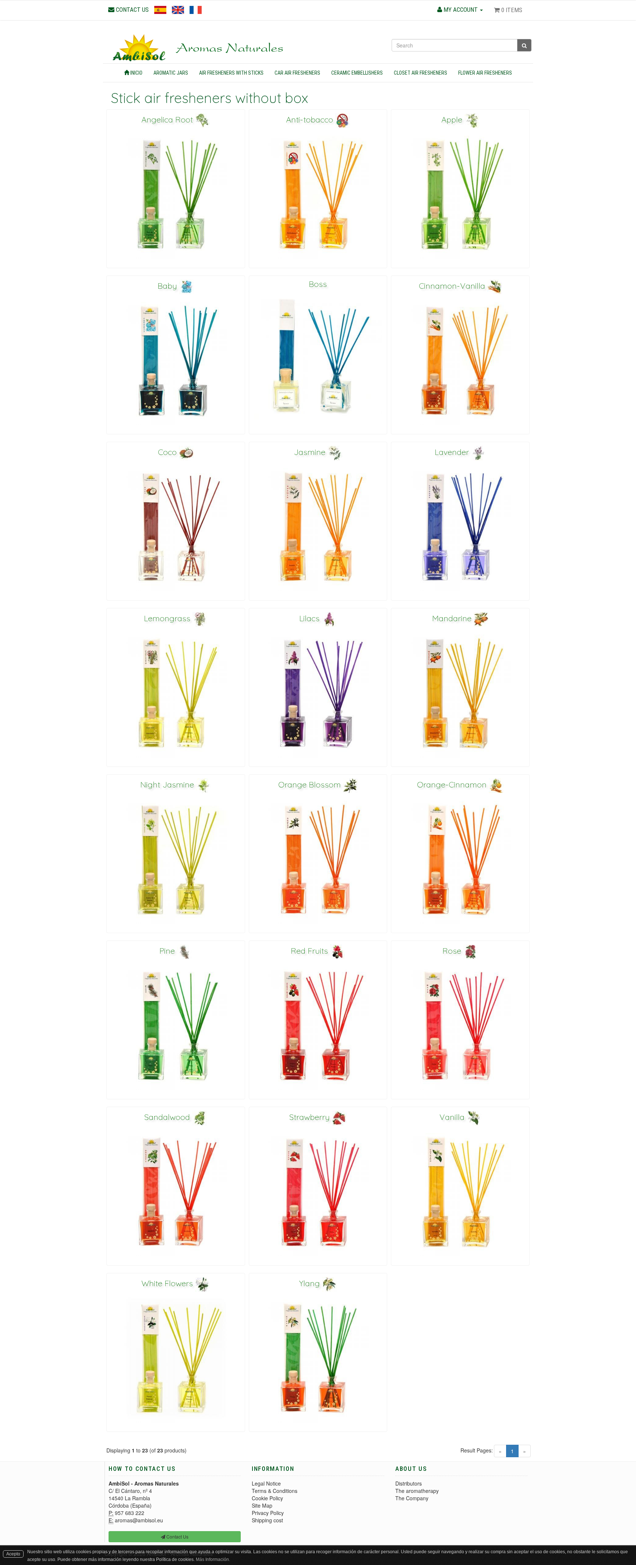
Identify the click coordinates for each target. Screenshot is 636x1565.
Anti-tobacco (310, 119)
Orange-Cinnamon (453, 784)
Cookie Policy (267, 1498)
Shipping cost (267, 1520)
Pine (168, 951)
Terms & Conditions (274, 1490)
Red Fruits (310, 951)
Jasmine (311, 452)
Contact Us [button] (176, 1536)
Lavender (453, 452)
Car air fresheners (297, 73)
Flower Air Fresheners (485, 73)
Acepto (13, 1554)
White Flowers (168, 1283)
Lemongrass (168, 618)
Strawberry (310, 1117)
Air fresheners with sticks (231, 73)
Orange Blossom (310, 784)
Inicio (135, 73)
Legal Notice (266, 1483)
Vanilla (453, 1117)
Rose (452, 951)
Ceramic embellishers (357, 73)
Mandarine (453, 618)
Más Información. (213, 1559)
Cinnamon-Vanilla (453, 286)
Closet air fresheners (420, 73)
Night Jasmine (168, 784)
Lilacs (310, 618)
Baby (168, 286)
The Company (411, 1498)
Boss (318, 284)
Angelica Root (168, 119)
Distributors (408, 1483)
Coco (168, 452)
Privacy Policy (268, 1512)
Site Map (262, 1505)
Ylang (310, 1283)
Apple (452, 119)
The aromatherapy (417, 1490)
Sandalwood (168, 1117)
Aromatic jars (170, 73)
